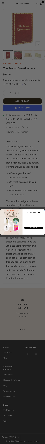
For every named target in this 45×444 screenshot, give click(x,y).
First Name (27, 215)
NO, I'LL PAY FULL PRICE (33, 231)
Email (25, 219)
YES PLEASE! (34, 227)
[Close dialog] (43, 210)
